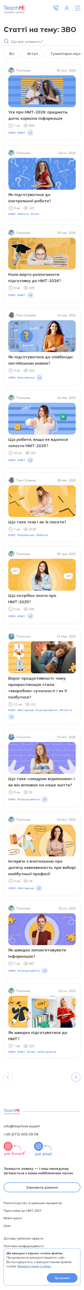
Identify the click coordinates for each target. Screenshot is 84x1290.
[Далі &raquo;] (75, 1077)
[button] (55, 8)
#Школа (23, 213)
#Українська (25, 535)
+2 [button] (30, 132)
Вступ (32, 53)
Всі (11, 53)
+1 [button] (11, 716)
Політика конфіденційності (24, 1246)
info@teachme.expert (22, 1126)
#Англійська (25, 377)
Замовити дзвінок (42, 1187)
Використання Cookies (34, 1266)
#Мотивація (25, 710)
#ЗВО (12, 132)
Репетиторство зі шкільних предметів (33, 1203)
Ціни (7, 1226)
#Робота (66, 710)
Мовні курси (13, 1218)
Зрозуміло (62, 1278)
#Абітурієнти (47, 1051)
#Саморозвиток (47, 710)
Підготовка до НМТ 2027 (22, 1211)
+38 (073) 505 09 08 (21, 1134)
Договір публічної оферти (23, 1238)
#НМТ (21, 132)
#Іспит (35, 213)
